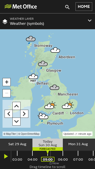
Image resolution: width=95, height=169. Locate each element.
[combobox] (47, 21)
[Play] (5, 156)
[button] (33, 76)
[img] (20, 6)
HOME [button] (84, 6)
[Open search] (68, 7)
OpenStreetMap (30, 134)
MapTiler (11, 134)
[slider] (47, 145)
